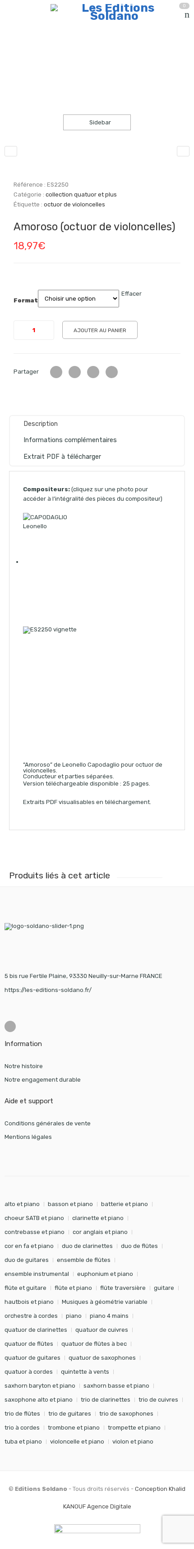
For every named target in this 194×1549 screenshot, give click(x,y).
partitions (51, 51)
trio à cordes (22, 1427)
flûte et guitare (25, 1287)
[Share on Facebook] (75, 372)
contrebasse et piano (35, 1232)
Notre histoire (24, 1066)
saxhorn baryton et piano (40, 1385)
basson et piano (70, 1204)
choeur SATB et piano (34, 1218)
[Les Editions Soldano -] (114, 12)
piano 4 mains (109, 1315)
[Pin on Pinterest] (112, 372)
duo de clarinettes (87, 1246)
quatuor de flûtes (29, 1343)
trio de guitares (69, 1413)
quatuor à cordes (29, 1371)
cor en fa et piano (29, 1246)
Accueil (15, 51)
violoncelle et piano (77, 1441)
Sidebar (99, 122)
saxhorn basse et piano (116, 1385)
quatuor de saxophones (102, 1357)
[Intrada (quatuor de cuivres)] (11, 151)
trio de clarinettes (105, 1399)
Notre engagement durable (43, 1079)
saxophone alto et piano (39, 1399)
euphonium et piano (105, 1273)
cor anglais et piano (100, 1232)
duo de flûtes (139, 1246)
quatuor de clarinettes (36, 1329)
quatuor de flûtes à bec (94, 1343)
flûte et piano (73, 1287)
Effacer (131, 293)
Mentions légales (28, 1136)
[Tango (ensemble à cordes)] (183, 151)
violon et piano (132, 1441)
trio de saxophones (126, 1413)
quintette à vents (85, 1371)
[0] (187, 14)
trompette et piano (134, 1427)
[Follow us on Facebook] (10, 1026)
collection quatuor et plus (114, 51)
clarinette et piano (98, 1218)
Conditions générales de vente (48, 1123)
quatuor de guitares (32, 1357)
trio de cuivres (158, 1399)
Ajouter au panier (100, 330)
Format (26, 300)
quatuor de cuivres (101, 1329)
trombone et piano (74, 1427)
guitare (164, 1287)
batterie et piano (124, 1204)
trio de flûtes (22, 1413)
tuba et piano (23, 1441)
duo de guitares (27, 1260)
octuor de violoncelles (74, 204)
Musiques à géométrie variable (105, 1301)
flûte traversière (123, 1287)
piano (74, 1315)
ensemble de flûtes (84, 1260)
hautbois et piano (29, 1301)
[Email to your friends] (93, 372)
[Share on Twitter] (56, 372)
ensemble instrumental (37, 1273)
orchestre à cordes (31, 1315)
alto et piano (22, 1204)
